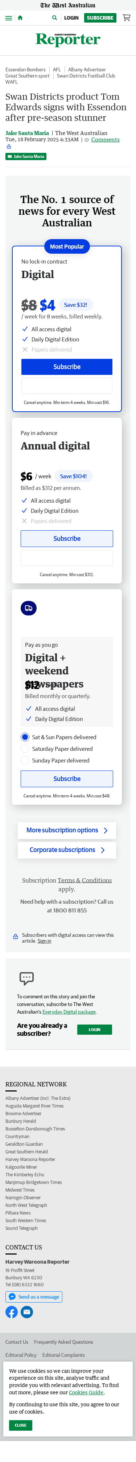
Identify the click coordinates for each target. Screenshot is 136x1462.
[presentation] (25, 737)
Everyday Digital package (69, 1012)
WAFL (11, 82)
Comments (105, 139)
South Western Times (25, 1220)
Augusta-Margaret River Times (34, 1106)
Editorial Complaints (63, 1355)
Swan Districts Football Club (86, 76)
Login (71, 18)
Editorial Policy (21, 1355)
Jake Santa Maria (28, 156)
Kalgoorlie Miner (21, 1167)
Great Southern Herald (26, 1151)
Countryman (17, 1136)
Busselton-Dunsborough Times (35, 1129)
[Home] (20, 17)
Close (20, 1425)
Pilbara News (17, 1213)
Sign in (44, 941)
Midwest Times (19, 1190)
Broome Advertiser (23, 1113)
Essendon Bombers (25, 69)
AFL (57, 69)
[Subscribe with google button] (66, 386)
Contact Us (16, 1342)
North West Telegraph (26, 1205)
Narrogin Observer (23, 1197)
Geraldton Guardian (24, 1144)
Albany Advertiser (87, 69)
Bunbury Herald (20, 1121)
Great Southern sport (27, 76)
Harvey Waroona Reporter (30, 1159)
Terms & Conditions (85, 880)
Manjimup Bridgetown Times (33, 1182)
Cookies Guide (86, 1392)
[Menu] (8, 17)
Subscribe (100, 18)
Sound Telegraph (21, 1228)
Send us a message (38, 1297)
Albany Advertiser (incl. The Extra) (37, 1098)
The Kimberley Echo (24, 1174)
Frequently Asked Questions (63, 1342)
